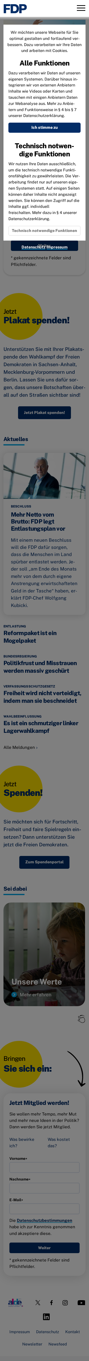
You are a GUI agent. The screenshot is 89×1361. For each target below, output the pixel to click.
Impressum (56, 247)
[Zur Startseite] (15, 8)
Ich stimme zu (44, 127)
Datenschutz (33, 247)
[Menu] (81, 8)
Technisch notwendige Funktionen (44, 230)
